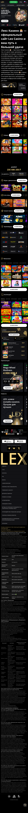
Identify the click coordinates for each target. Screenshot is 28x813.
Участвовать (5, 21)
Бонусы (4, 479)
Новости (4, 466)
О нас (3, 469)
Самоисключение (6, 483)
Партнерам (4, 523)
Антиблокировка (6, 500)
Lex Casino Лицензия (5, 529)
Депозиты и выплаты (7, 493)
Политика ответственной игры (9, 486)
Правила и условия (6, 496)
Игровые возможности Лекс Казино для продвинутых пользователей (13, 527)
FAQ (3, 476)
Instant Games (20, 5)
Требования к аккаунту (7, 490)
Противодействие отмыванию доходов (11, 511)
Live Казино (10, 5)
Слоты (3, 5)
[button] (10, 27)
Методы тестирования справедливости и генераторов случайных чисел (12, 508)
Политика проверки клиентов (9, 515)
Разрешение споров (6, 503)
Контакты (4, 473)
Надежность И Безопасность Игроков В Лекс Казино (13, 531)
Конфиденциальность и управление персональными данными (10, 519)
